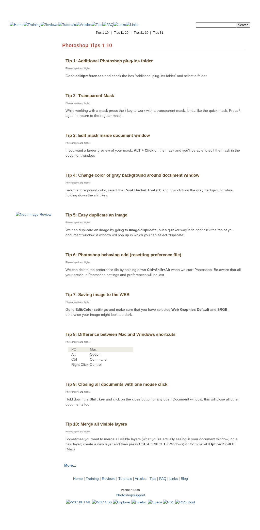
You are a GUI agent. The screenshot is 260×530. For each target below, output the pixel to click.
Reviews (108, 479)
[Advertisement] (33, 132)
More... (70, 465)
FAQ (162, 479)
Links (173, 479)
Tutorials (125, 479)
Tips (153, 479)
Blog (184, 479)
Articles (141, 479)
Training (92, 479)
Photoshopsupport (130, 495)
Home (78, 479)
